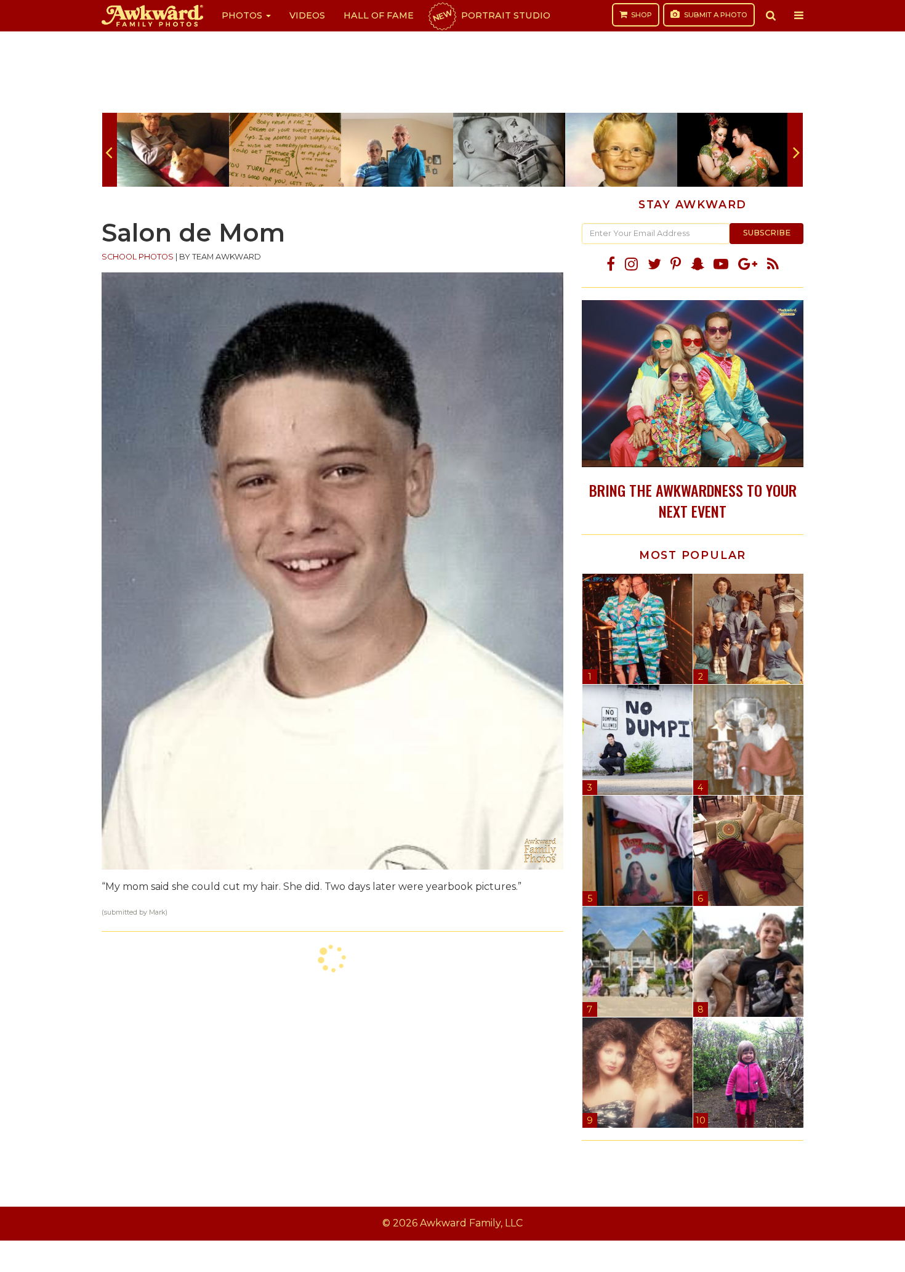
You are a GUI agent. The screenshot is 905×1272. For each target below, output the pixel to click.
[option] (173, 150)
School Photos (138, 256)
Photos (243, 15)
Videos (307, 15)
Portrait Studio (490, 15)
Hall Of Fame (379, 15)
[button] (771, 15)
